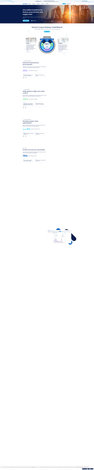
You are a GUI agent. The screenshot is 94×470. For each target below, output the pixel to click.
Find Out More (84, 1)
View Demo (64, 3)
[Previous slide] (23, 77)
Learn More (26, 20)
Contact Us (68, 3)
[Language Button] (70, 3)
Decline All (91, 468)
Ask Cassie (60, 3)
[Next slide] (25, 77)
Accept (89, 468)
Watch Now (34, 20)
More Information (84, 468)
